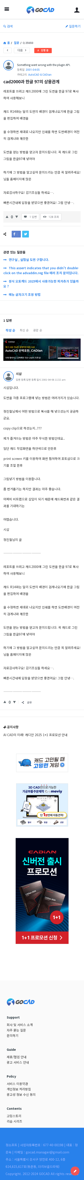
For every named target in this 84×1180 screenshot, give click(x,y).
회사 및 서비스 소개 (20, 1024)
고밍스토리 (14, 1116)
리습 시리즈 (14, 1121)
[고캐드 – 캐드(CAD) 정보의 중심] (41, 9)
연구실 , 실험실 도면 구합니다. (29, 259)
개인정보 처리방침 (19, 1089)
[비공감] (16, 216)
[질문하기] (75, 1170)
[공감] (7, 216)
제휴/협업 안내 (16, 1057)
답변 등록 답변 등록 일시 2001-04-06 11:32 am (41, 379)
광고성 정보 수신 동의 (21, 1094)
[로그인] (77, 9)
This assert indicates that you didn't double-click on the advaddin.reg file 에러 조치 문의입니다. (41, 270)
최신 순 (24, 330)
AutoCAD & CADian (40, 74)
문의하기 (12, 1035)
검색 (10, 26)
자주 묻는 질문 (16, 1030)
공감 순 (37, 330)
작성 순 (10, 330)
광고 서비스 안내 (18, 1062)
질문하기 (75, 26)
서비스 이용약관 (17, 1083)
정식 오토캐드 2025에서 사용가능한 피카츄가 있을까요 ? (41, 283)
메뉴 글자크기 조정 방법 (25, 294)
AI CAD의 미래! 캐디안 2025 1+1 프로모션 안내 (35, 734)
